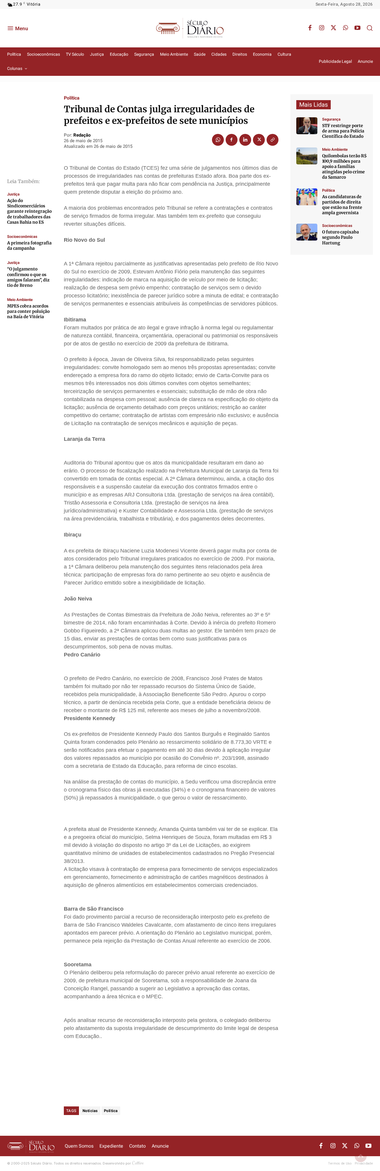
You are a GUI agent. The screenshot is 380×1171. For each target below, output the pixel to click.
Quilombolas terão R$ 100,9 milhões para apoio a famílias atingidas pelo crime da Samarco (344, 166)
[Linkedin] (245, 140)
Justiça (13, 194)
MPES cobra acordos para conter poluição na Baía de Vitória (28, 311)
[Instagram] (322, 28)
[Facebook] (310, 28)
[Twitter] (334, 28)
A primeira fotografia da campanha (29, 245)
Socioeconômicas (22, 236)
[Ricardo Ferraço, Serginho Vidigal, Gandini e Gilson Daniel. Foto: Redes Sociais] (306, 196)
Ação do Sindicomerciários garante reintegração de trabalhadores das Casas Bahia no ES (29, 211)
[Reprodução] (306, 232)
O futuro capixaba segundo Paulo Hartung (340, 237)
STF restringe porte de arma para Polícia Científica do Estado (343, 131)
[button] (369, 28)
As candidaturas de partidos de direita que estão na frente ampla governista (342, 205)
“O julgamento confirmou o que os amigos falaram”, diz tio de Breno (28, 277)
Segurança (331, 119)
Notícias (90, 1111)
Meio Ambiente (20, 300)
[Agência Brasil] (306, 125)
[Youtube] (357, 28)
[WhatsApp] (346, 28)
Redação (82, 135)
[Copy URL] (272, 140)
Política (72, 98)
